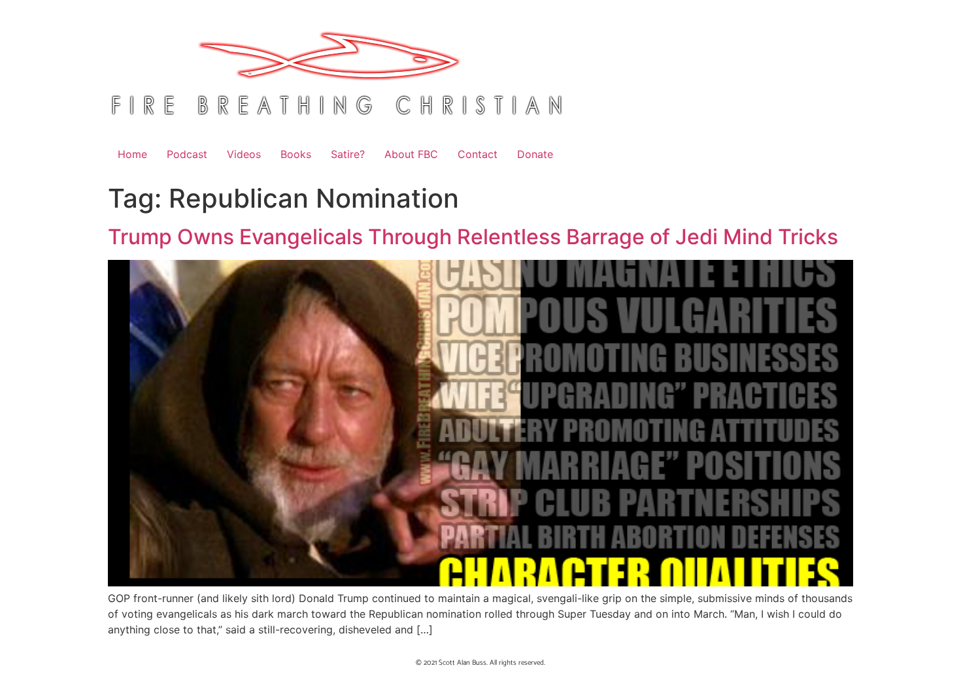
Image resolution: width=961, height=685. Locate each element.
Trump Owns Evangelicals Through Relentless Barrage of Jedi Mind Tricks (473, 236)
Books (295, 154)
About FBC (411, 154)
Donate (535, 154)
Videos (244, 154)
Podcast (187, 154)
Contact (477, 154)
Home (132, 154)
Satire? (348, 154)
